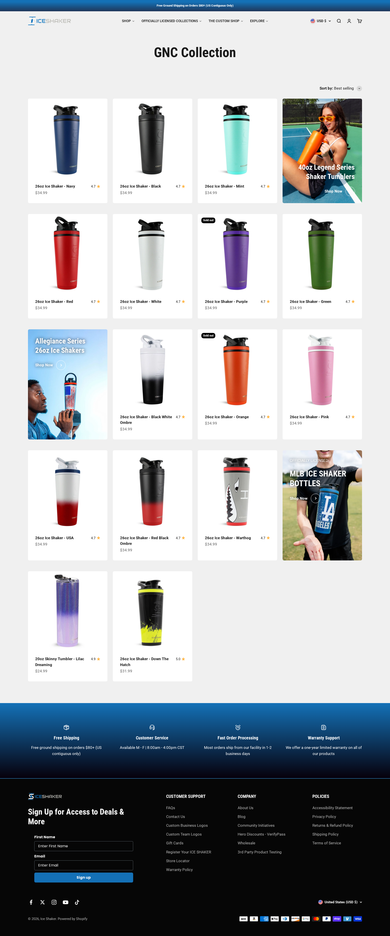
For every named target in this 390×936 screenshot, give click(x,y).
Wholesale (246, 843)
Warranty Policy (179, 869)
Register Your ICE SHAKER (188, 852)
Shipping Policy (325, 834)
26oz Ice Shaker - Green (310, 301)
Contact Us (175, 816)
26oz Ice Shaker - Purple (226, 301)
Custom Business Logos (187, 825)
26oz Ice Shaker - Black (140, 186)
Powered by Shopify (72, 919)
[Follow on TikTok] (77, 902)
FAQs (170, 808)
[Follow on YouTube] (66, 902)
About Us (245, 808)
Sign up (84, 877)
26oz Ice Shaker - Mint (224, 186)
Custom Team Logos (184, 834)
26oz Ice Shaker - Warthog (228, 538)
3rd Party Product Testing (260, 852)
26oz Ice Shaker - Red (54, 301)
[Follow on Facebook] (31, 902)
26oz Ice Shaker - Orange (227, 417)
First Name (44, 837)
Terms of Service (326, 843)
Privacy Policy (324, 816)
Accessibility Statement (332, 808)
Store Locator (178, 861)
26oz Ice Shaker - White (140, 301)
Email (39, 856)
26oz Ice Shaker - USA (54, 538)
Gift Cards (174, 843)
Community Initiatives (256, 825)
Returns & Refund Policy (332, 825)
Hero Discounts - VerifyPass (262, 834)
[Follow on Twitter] (42, 902)
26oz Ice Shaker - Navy (55, 186)
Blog (242, 816)
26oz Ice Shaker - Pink (309, 417)
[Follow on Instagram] (54, 902)
